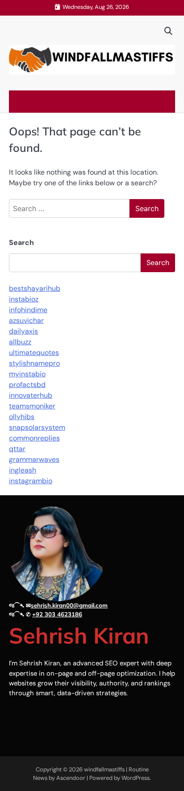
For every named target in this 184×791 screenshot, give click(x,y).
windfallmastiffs (104, 769)
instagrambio (30, 480)
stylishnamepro (34, 363)
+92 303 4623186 (57, 614)
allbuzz (20, 342)
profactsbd (27, 384)
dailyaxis (23, 331)
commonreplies (34, 438)
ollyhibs (21, 416)
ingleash (22, 470)
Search (21, 242)
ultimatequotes (34, 352)
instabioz (23, 299)
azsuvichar (26, 320)
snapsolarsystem (37, 427)
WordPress (135, 778)
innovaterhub (30, 395)
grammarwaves (34, 459)
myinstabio (27, 374)
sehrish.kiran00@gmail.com (69, 605)
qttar (17, 448)
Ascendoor (70, 778)
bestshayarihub (34, 288)
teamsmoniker (32, 406)
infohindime (28, 309)
